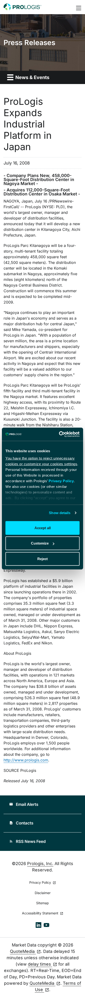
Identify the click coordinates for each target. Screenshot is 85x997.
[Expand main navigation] (79, 7)
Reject (42, 559)
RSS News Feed (27, 841)
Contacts (21, 823)
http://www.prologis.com (26, 760)
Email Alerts (23, 804)
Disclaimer (43, 893)
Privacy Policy (61, 481)
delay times (40, 964)
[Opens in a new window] (38, 925)
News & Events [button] (31, 77)
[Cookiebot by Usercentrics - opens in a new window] (60, 434)
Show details (59, 513)
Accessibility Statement (40, 913)
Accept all (42, 528)
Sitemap (42, 903)
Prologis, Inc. (40, 863)
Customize (40, 543)
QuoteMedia (23, 951)
